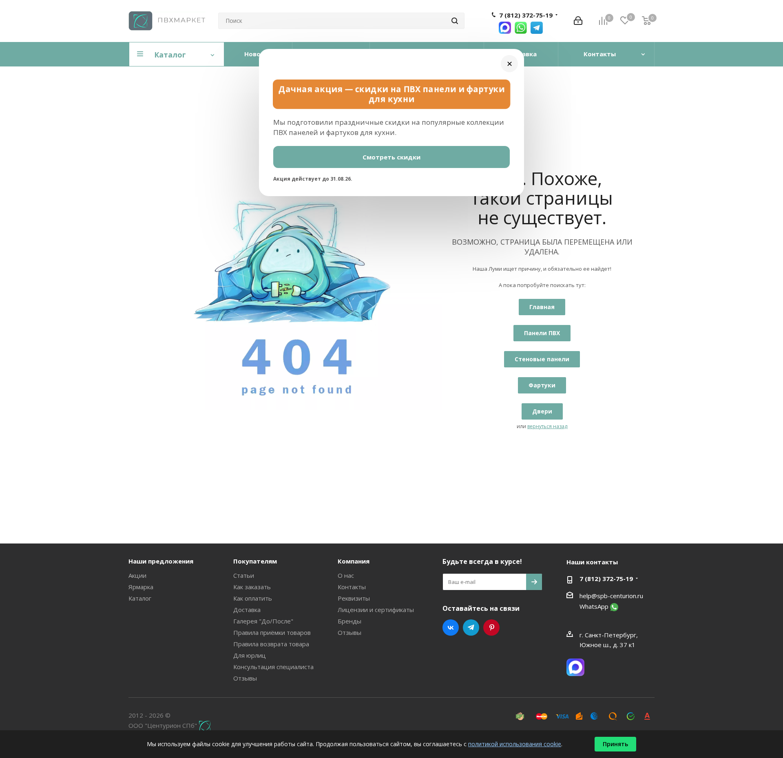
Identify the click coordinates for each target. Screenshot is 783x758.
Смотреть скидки (391, 157)
